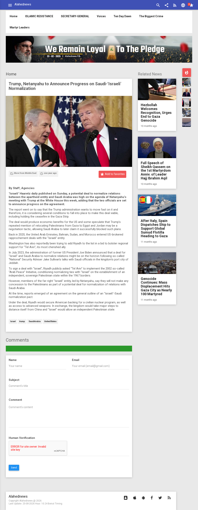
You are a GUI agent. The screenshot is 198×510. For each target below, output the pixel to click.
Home (11, 74)
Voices (101, 16)
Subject (14, 380)
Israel (13, 322)
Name (13, 360)
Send (14, 467)
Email (75, 360)
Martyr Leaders (20, 27)
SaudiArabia (35, 322)
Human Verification (22, 438)
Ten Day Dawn (122, 16)
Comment (15, 400)
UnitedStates (50, 322)
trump (22, 322)
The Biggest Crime (151, 16)
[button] (166, 6)
